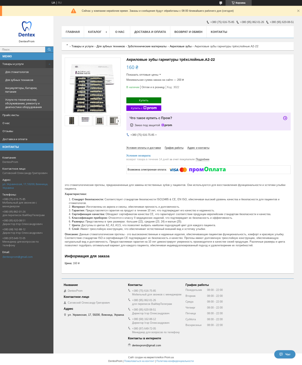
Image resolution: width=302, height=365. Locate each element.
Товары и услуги (13, 64)
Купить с (136, 108)
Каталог (94, 31)
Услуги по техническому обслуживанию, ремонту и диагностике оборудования (23, 103)
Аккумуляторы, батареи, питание (21, 89)
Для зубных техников (19, 80)
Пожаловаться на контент (139, 361)
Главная (73, 31)
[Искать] (49, 49)
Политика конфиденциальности (175, 361)
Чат (287, 354)
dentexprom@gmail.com (17, 257)
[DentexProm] (26, 29)
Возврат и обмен (188, 31)
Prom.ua (169, 357)
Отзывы (7, 131)
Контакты (219, 31)
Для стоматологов (17, 72)
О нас (6, 123)
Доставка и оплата (14, 139)
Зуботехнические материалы (147, 46)
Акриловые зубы (181, 46)
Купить (144, 100)
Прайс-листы (10, 115)
